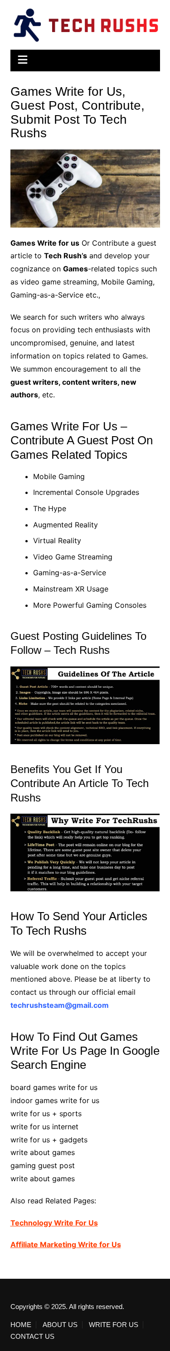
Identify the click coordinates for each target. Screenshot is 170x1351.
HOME (20, 1324)
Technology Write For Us (54, 1222)
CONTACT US (32, 1336)
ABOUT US (60, 1324)
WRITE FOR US (113, 1324)
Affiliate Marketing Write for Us (65, 1244)
